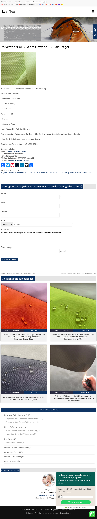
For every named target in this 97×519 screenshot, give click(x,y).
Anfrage (35, 330)
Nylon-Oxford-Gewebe (13, 427)
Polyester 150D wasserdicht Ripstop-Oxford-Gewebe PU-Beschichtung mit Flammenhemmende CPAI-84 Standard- (73, 398)
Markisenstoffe (10, 439)
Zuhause (29, 513)
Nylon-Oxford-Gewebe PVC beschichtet (20, 434)
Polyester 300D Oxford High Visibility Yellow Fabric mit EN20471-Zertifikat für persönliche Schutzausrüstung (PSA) (73, 336)
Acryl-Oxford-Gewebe (14, 443)
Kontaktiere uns (66, 513)
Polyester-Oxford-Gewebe (86, 31)
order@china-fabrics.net (29, 4)
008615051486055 (11, 4)
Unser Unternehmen (50, 513)
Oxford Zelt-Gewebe (83, 172)
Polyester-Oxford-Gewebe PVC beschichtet (41, 172)
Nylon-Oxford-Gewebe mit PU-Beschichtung (21, 431)
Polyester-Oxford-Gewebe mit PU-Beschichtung (22, 419)
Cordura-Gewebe (11, 461)
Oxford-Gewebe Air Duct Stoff (16, 448)
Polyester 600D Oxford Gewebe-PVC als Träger (78, 273)
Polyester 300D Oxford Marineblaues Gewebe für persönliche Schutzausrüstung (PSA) (23, 398)
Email (60, 495)
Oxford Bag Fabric (67, 172)
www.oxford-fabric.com (19, 160)
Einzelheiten (12, 330)
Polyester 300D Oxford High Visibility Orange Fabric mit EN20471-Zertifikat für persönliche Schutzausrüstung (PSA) (23, 336)
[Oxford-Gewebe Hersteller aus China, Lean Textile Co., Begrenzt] (8, 14)
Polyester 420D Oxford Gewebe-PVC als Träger (18, 273)
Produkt (38, 513)
